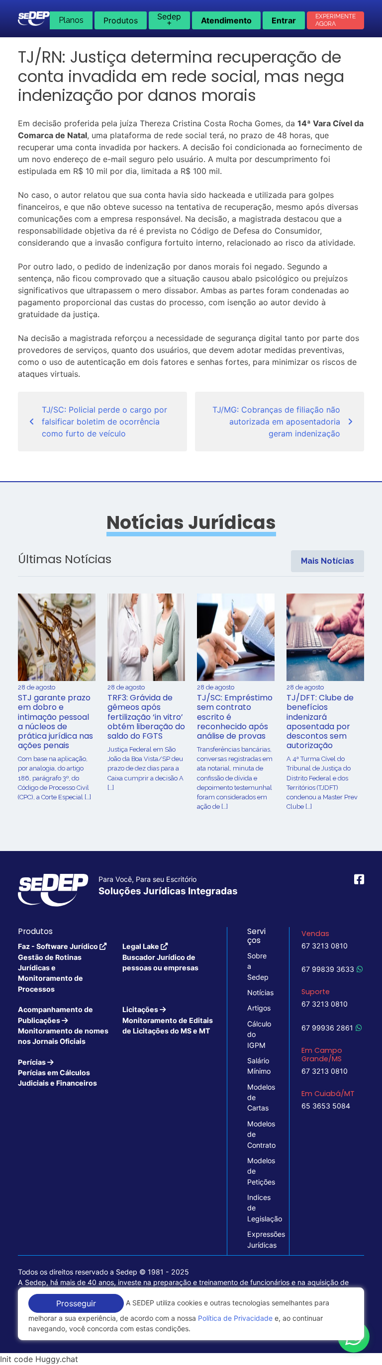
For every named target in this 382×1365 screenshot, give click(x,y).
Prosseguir (76, 1303)
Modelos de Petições (258, 1171)
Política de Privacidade (235, 1318)
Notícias (258, 992)
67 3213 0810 (324, 945)
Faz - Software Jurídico (58, 967)
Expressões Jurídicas (258, 1239)
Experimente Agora (335, 20)
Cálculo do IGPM (258, 1034)
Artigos (258, 1008)
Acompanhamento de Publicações (63, 1025)
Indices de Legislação (258, 1208)
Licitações (167, 1020)
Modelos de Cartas (258, 1097)
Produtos (120, 20)
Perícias (57, 1073)
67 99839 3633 (327, 969)
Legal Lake (160, 957)
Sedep (169, 19)
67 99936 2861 (327, 1028)
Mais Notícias (327, 561)
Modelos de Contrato (258, 1134)
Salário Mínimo (258, 1065)
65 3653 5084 (325, 1106)
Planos (71, 20)
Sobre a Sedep (258, 966)
